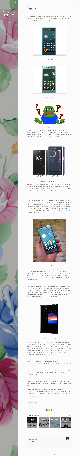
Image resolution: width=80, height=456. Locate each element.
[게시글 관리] (32, 403)
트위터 (52, 410)
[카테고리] (2, 2)
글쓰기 (2, 454)
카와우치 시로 (32, 372)
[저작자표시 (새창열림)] (38, 403)
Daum (49, 454)
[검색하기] (16, 2)
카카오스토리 (49, 410)
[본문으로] (40, 396)
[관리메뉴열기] (78, 2)
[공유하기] (30, 403)
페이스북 (47, 410)
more (70, 415)
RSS (11, 454)
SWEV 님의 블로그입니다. (33, 439)
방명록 (7, 454)
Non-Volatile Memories (9, 13)
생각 (28, 6)
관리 (15, 454)
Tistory (55, 454)
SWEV (30, 438)
